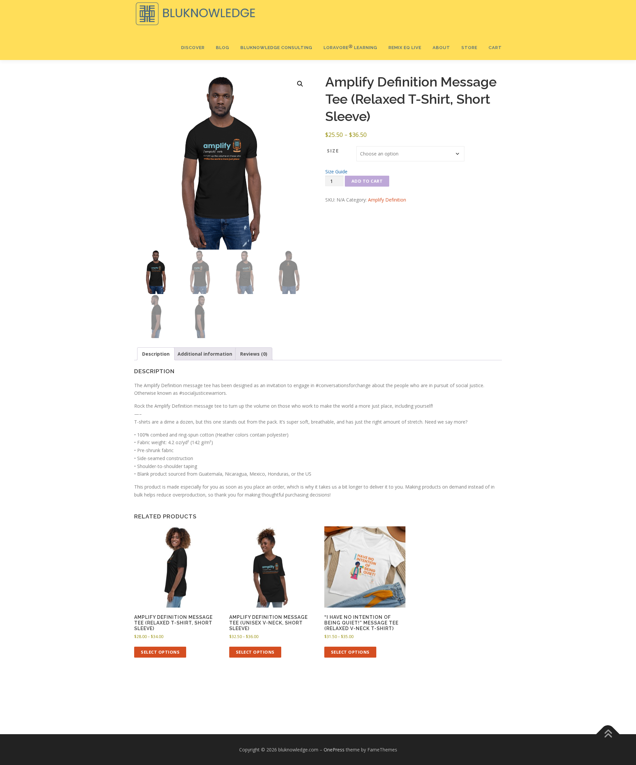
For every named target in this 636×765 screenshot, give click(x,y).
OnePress (334, 749)
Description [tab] (156, 354)
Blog (222, 47)
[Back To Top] (608, 734)
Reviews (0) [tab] (253, 354)
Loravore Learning (350, 47)
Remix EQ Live (405, 47)
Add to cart (367, 181)
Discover (193, 47)
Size (333, 150)
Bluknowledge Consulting (276, 47)
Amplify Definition (387, 200)
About (441, 47)
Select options (160, 652)
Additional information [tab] (205, 354)
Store (469, 47)
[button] (300, 84)
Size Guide (336, 171)
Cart (495, 47)
